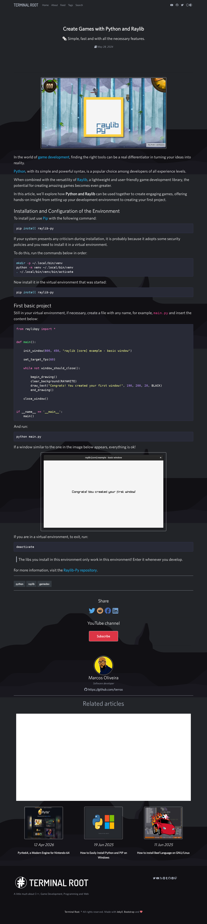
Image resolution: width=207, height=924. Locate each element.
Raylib (82, 179)
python (19, 583)
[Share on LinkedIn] (115, 610)
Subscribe (103, 636)
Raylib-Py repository (80, 570)
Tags (70, 5)
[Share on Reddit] (101, 610)
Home (45, 5)
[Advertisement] (103, 59)
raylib (31, 583)
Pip (45, 218)
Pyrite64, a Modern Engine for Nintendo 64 (44, 852)
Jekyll (120, 911)
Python (19, 171)
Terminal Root (26, 4)
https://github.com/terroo (105, 689)
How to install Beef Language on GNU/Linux (163, 852)
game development (53, 157)
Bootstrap (129, 911)
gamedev (44, 583)
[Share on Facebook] (109, 610)
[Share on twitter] (93, 610)
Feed (62, 5)
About (54, 5)
